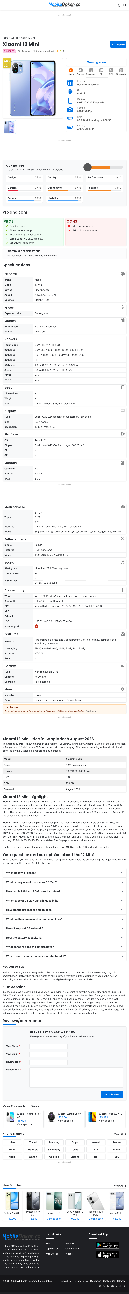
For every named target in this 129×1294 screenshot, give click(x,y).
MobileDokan (45, 1281)
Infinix (116, 1149)
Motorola (33, 1149)
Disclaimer (95, 1281)
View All (118, 1134)
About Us (66, 1281)
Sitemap (121, 1281)
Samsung (54, 1142)
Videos (69, 1253)
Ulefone (75, 1156)
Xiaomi (71, 74)
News (49, 1243)
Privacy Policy (81, 1281)
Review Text (14, 1069)
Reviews (69, 1243)
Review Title (14, 1061)
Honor (12, 1149)
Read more (91, 711)
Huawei (96, 1142)
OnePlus (54, 1156)
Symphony (54, 1149)
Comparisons (72, 1248)
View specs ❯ (24, 1124)
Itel (96, 1156)
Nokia (12, 1156)
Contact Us (109, 1281)
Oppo (75, 1142)
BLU (117, 1156)
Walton (33, 1156)
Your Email (13, 1053)
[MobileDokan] (64, 5)
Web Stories (52, 1253)
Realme (117, 1142)
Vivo (12, 1142)
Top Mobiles (52, 1248)
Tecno (74, 1149)
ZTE (96, 1149)
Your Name (13, 1046)
